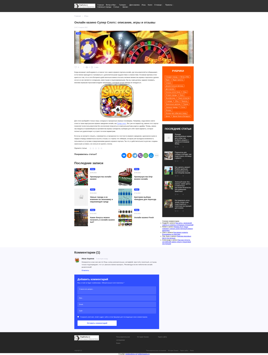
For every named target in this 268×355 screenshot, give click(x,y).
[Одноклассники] (129, 155)
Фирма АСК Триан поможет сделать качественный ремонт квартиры (177, 228)
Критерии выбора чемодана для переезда (145, 198)
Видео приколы (178, 80)
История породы (171, 95)
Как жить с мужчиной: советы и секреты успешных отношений (177, 224)
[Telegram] (134, 155)
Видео (168, 80)
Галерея (122, 5)
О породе (158, 5)
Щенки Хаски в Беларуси (181, 116)
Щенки (125, 7)
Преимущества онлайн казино (100, 178)
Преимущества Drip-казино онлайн (143, 178)
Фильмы (168, 110)
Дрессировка (134, 5)
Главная (100, 5)
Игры (144, 5)
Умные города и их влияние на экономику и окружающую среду (101, 199)
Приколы (168, 5)
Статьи (116, 7)
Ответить (85, 270)
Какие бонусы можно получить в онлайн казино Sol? (102, 219)
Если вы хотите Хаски (173, 92)
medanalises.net (131, 354)
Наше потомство (184, 98)
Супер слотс (121, 123)
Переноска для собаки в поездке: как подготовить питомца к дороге (183, 155)
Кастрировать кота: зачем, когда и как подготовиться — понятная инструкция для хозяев (183, 204)
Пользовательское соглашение (156, 350)
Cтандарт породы (172, 77)
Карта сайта (162, 337)
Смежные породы (104, 7)
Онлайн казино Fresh (144, 217)
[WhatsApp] (145, 155)
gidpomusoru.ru (144, 354)
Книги (150, 5)
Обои (177, 101)
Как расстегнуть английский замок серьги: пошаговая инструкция (176, 242)
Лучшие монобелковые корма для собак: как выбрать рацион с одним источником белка (183, 139)
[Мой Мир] (151, 155)
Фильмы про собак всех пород (176, 113)
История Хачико (143, 337)
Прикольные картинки (173, 104)
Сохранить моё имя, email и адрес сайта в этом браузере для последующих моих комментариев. (114, 317)
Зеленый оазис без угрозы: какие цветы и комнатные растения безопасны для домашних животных (183, 186)
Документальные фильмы (174, 86)
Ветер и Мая (111, 5)
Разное (185, 104)
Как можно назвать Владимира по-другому (175, 233)
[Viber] (140, 155)
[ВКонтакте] (123, 155)
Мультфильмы (170, 98)
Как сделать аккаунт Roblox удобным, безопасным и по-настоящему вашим (182, 170)
